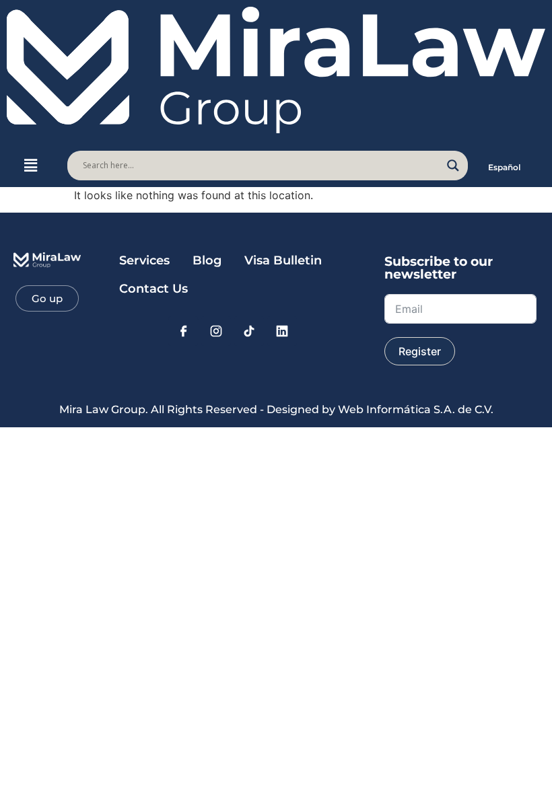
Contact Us (153, 288)
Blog (207, 260)
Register (420, 351)
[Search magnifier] (453, 165)
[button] (30, 165)
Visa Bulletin (283, 260)
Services (144, 260)
